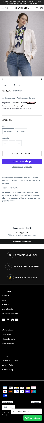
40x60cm (8, 131)
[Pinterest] (12, 320)
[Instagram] (8, 320)
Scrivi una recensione (22, 241)
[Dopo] (41, 79)
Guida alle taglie (8, 339)
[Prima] (2, 79)
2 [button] (24, 78)
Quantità (5, 138)
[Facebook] (3, 320)
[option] (22, 44)
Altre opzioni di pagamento (22, 167)
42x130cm (21, 131)
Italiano (7, 407)
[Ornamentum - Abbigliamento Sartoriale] (22, 8)
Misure (5, 126)
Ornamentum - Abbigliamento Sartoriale (20, 98)
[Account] (36, 8)
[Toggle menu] (2, 8)
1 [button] (19, 78)
